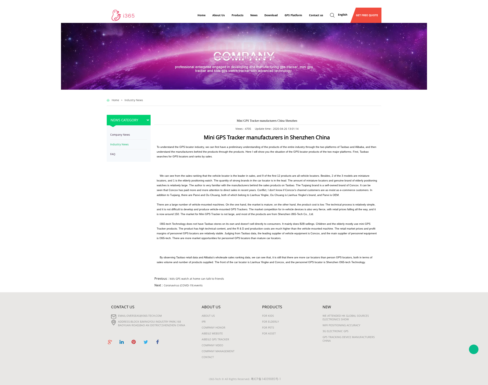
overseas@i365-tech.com (144, 315)
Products (237, 15)
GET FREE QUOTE (366, 15)
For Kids (268, 315)
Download (271, 15)
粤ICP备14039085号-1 (266, 379)
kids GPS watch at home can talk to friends (197, 278)
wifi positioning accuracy (341, 325)
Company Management (218, 351)
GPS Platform (293, 15)
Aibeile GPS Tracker (215, 339)
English (342, 14)
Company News (120, 134)
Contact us (316, 15)
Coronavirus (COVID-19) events (183, 285)
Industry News (133, 100)
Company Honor (213, 327)
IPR (204, 321)
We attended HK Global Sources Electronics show (346, 317)
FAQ (112, 154)
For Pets (268, 327)
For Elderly (270, 321)
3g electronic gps (335, 331)
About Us (218, 15)
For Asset (269, 333)
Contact (208, 357)
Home (201, 15)
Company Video (212, 345)
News (254, 15)
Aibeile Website (212, 333)
